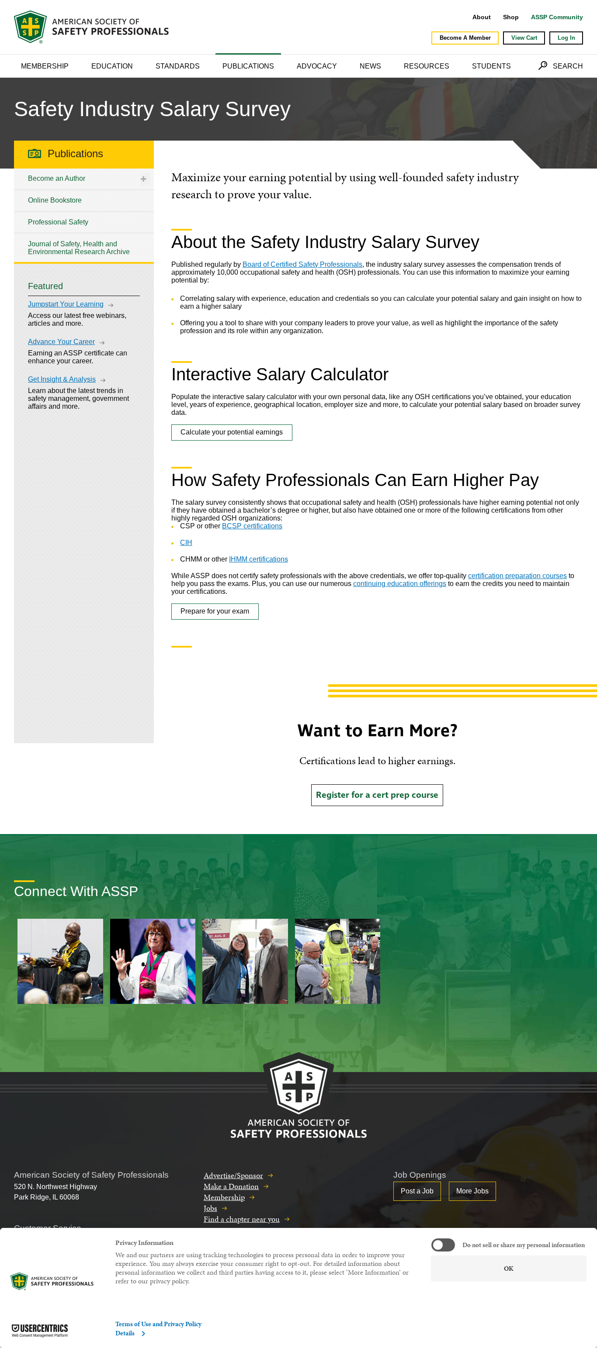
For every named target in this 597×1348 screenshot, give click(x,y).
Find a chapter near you (242, 1219)
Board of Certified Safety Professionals (302, 264)
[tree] (84, 215)
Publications (248, 66)
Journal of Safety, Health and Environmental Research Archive (79, 247)
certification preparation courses (517, 575)
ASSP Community (557, 17)
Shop (511, 17)
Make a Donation (231, 1186)
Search (568, 66)
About (481, 17)
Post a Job (417, 1191)
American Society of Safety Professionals (92, 27)
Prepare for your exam (214, 611)
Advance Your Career (61, 341)
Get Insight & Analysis (62, 379)
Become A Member (465, 37)
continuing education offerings (399, 583)
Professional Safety (58, 222)
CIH (186, 542)
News (370, 66)
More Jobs (472, 1191)
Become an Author (56, 178)
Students (491, 66)
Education (112, 66)
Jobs (210, 1208)
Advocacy (317, 66)
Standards (178, 66)
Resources (426, 66)
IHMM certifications (258, 559)
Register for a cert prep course (377, 795)
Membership (45, 66)
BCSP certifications (252, 526)
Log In (566, 37)
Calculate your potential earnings (231, 432)
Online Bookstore (55, 200)
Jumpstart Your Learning (66, 304)
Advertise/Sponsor (233, 1175)
